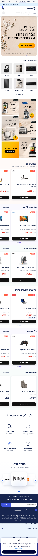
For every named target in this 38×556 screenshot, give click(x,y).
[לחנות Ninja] (10, 473)
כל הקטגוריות (34, 13)
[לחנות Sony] (28, 473)
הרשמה (5, 498)
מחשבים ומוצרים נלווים (25, 283)
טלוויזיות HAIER (28, 201)
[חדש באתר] (19, 122)
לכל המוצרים (6, 160)
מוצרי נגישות (30, 366)
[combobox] (16, 13)
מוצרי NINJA (30, 242)
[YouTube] (27, 532)
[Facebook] (21, 532)
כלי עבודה (31, 325)
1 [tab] (20, 50)
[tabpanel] (19, 33)
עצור (26, 50)
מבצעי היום (31, 157)
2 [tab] (18, 50)
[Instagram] (14, 532)
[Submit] (3, 13)
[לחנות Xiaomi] (19, 472)
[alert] (4, 1)
